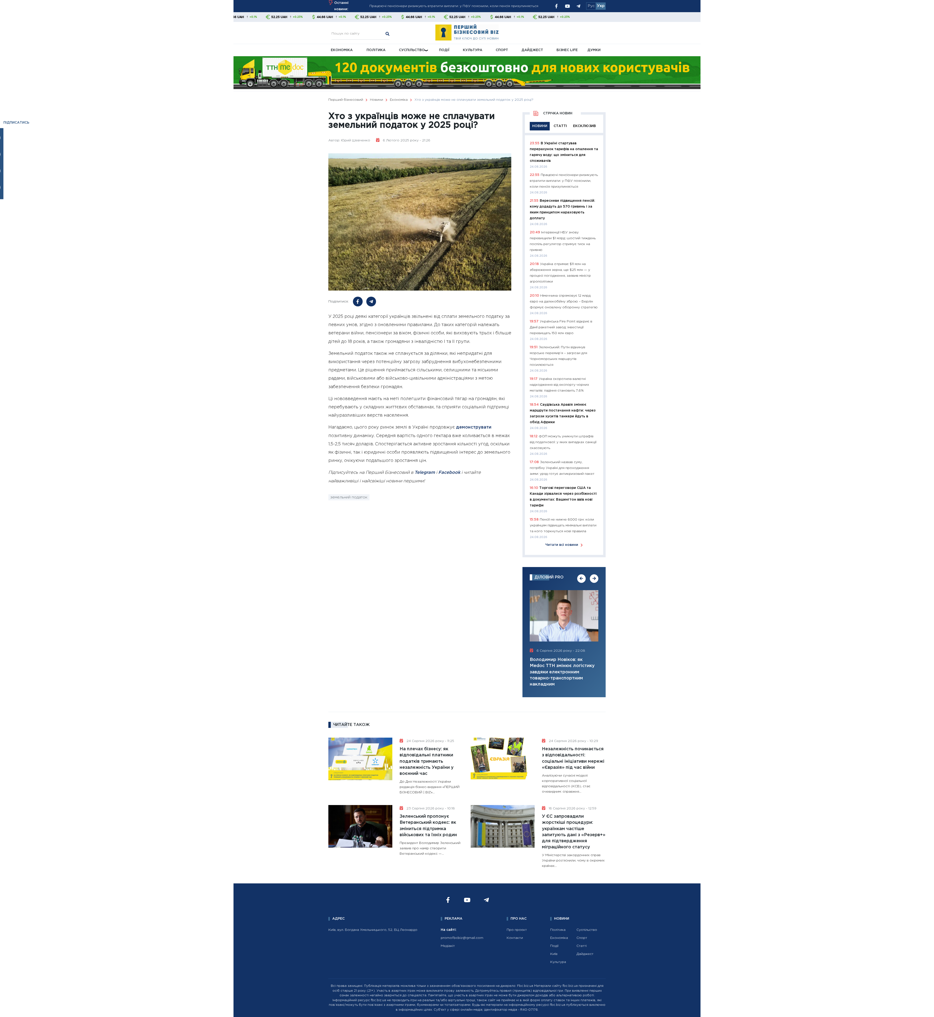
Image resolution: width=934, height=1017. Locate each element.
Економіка (342, 50)
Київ (553, 954)
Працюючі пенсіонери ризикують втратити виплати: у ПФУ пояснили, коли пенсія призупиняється (564, 181)
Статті (581, 945)
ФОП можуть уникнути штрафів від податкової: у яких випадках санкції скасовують (563, 442)
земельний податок (349, 497)
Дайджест (532, 50)
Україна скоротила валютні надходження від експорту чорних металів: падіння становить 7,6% (559, 384)
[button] (581, 578)
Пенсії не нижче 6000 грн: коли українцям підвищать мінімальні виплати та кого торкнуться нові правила (563, 525)
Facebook (449, 473)
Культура (472, 50)
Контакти (515, 937)
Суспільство (412, 50)
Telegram (424, 473)
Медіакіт (448, 945)
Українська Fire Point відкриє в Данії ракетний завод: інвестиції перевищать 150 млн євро (561, 327)
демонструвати (473, 427)
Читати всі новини (561, 544)
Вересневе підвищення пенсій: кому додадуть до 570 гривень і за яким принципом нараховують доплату (459, 6)
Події (444, 50)
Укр (601, 6)
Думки (594, 50)
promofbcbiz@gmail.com (462, 937)
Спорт (502, 50)
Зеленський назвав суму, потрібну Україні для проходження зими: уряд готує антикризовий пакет (562, 468)
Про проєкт (517, 929)
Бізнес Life (567, 50)
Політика (376, 50)
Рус (591, 6)
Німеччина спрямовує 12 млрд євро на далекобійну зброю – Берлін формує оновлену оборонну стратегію (564, 301)
